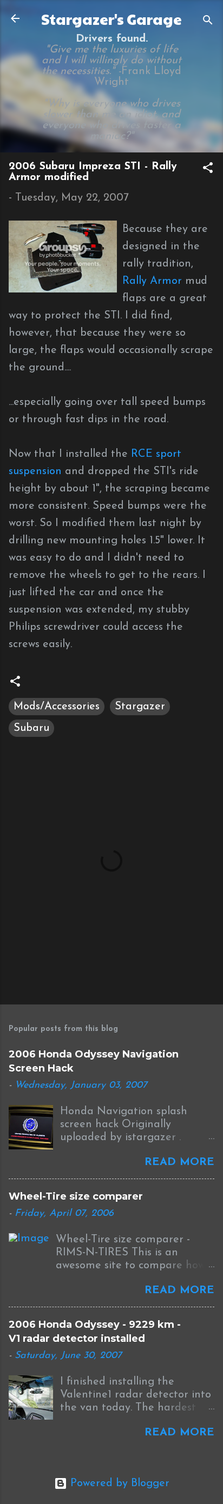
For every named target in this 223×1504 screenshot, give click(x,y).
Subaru (31, 728)
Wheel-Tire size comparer (76, 1196)
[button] (207, 169)
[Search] (207, 21)
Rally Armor (152, 281)
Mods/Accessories (57, 706)
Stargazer (140, 706)
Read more (179, 1162)
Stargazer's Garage (111, 19)
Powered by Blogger (118, 1483)
